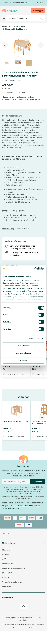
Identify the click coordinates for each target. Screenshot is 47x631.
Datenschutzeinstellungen (13, 568)
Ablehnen (23, 360)
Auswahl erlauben (23, 353)
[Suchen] (42, 18)
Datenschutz (7, 564)
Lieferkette (6, 586)
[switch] (41, 315)
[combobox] (22, 18)
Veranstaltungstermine (12, 582)
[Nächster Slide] (42, 417)
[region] (23, 49)
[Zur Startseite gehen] (9, 10)
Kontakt (5, 554)
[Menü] (4, 18)
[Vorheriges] (3, 3)
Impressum (7, 573)
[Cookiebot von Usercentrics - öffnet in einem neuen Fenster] (34, 268)
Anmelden (37, 481)
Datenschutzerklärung (16, 491)
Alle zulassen (23, 345)
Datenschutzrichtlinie (23, 505)
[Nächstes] (43, 3)
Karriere (5, 577)
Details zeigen (34, 338)
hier (39, 99)
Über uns (6, 550)
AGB (4, 559)
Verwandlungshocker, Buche (15, 421)
